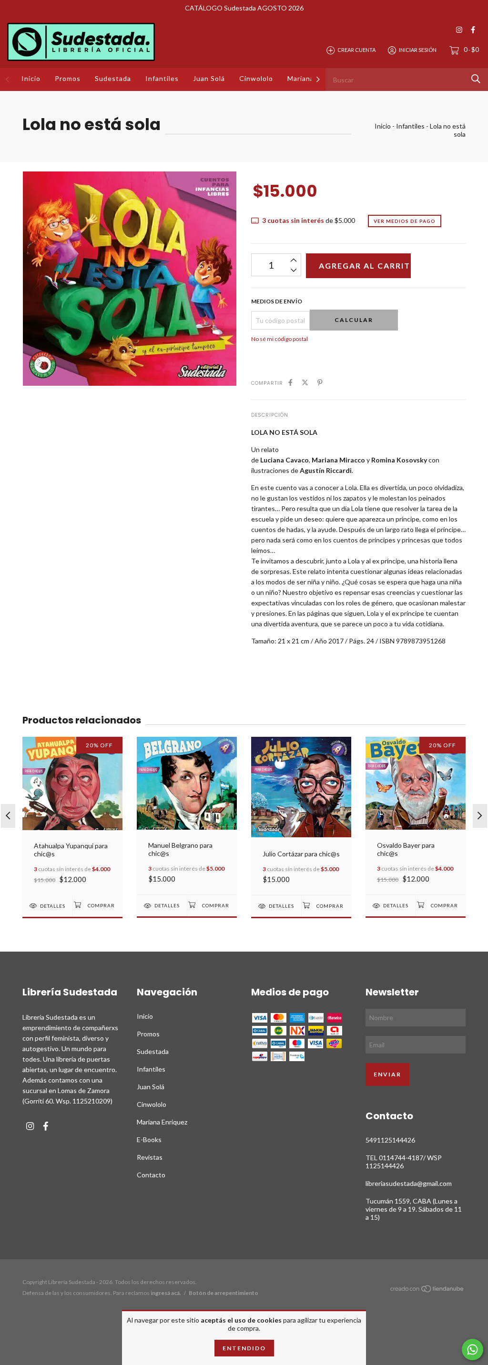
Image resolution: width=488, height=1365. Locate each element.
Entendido (244, 1348)
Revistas (150, 1157)
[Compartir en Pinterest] (320, 382)
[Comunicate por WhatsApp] (472, 1349)
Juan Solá (209, 78)
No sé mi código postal (279, 338)
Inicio (31, 78)
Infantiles (162, 78)
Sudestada (113, 78)
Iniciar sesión (418, 50)
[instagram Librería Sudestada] (459, 29)
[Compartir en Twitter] (305, 382)
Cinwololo (256, 78)
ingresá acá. (166, 1292)
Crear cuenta (356, 50)
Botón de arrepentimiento (223, 1292)
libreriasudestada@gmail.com (409, 1183)
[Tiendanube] (427, 1290)
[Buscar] (476, 78)
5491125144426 (390, 1140)
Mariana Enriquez (162, 1122)
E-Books (149, 1139)
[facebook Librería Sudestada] (473, 29)
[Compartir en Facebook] (290, 382)
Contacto (151, 1175)
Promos (68, 78)
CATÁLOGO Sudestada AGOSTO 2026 (244, 8)
